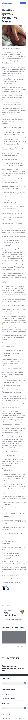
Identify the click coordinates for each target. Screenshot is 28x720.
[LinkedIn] (6, 714)
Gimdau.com (7, 3)
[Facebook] (3, 714)
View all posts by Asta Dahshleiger (13, 619)
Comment (20, 646)
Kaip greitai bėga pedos (8, 698)
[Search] (24, 683)
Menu (23, 3)
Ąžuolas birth (5, 694)
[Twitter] (9, 714)
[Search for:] (14, 683)
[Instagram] (12, 714)
